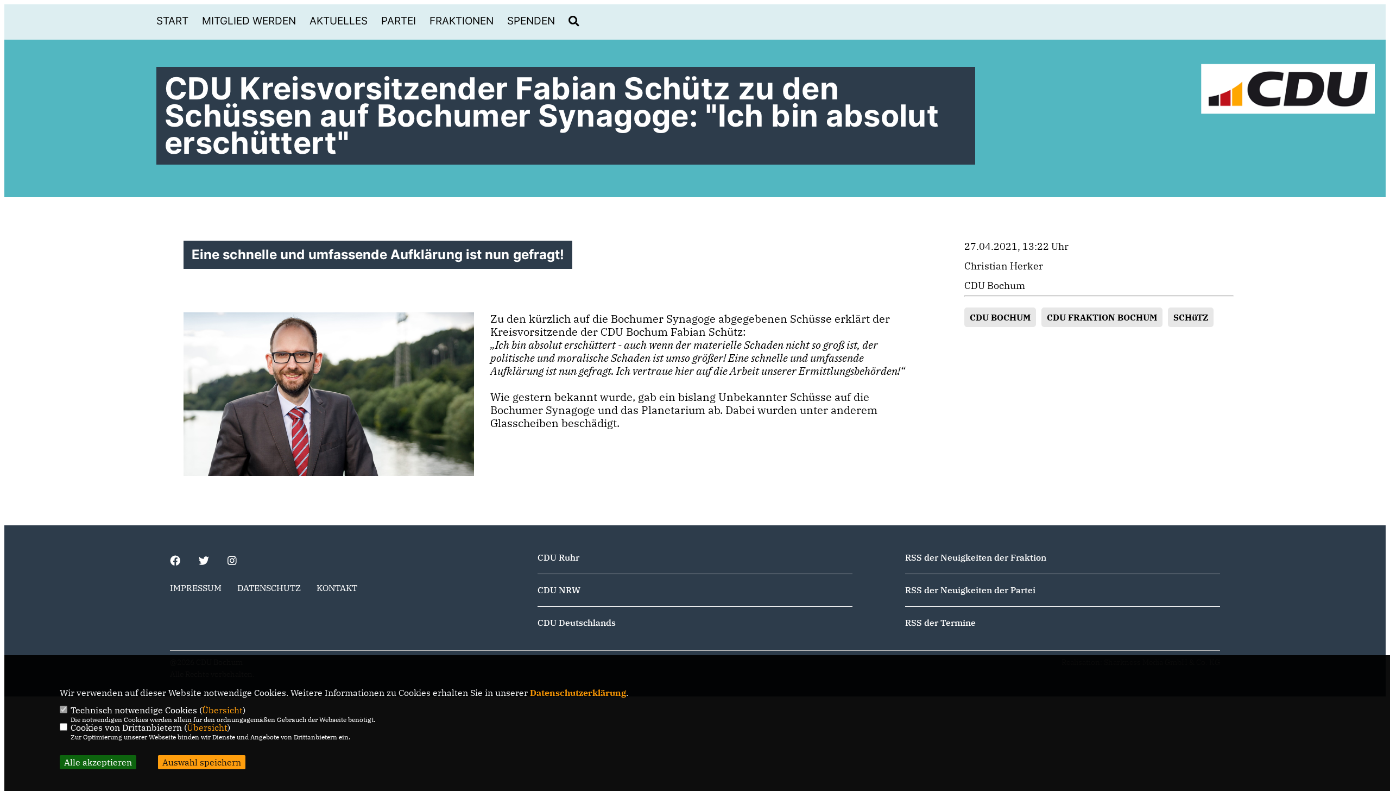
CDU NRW (559, 590)
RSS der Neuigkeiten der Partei (970, 590)
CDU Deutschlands (577, 622)
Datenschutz (269, 587)
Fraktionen (461, 21)
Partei (398, 21)
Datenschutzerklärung (578, 692)
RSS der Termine (940, 622)
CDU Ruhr (558, 557)
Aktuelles (338, 21)
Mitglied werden (249, 21)
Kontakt (337, 587)
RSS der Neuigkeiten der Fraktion (975, 557)
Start (172, 21)
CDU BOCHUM (1000, 317)
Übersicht (222, 710)
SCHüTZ (1190, 317)
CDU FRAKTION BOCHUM (1102, 317)
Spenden (531, 21)
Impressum (196, 587)
